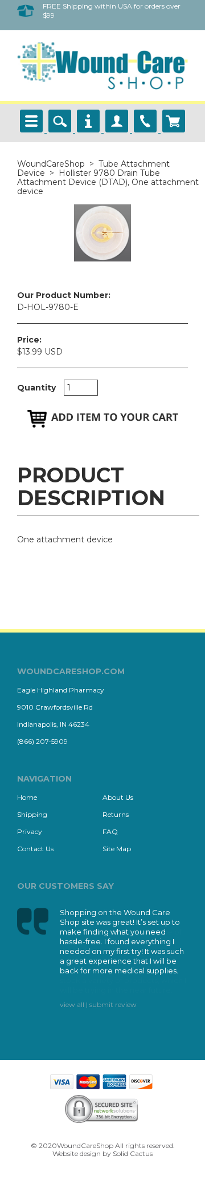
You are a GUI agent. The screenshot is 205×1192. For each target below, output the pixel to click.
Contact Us (35, 848)
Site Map (116, 848)
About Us (117, 797)
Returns (115, 814)
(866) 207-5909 (42, 741)
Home (27, 797)
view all (72, 1004)
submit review (113, 1004)
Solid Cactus (133, 1153)
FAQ (110, 831)
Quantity (36, 387)
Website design (76, 1153)
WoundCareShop (51, 164)
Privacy (29, 831)
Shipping (32, 814)
